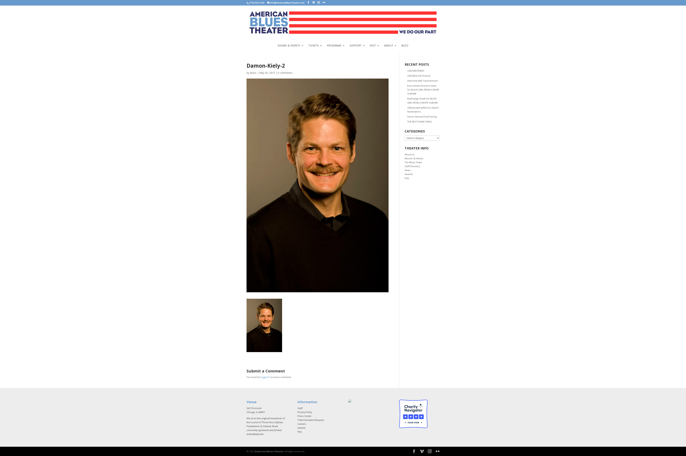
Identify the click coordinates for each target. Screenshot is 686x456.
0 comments (285, 72)
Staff (300, 408)
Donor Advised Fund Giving (422, 116)
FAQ (407, 178)
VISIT (373, 45)
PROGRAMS (334, 45)
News (408, 170)
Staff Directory (412, 166)
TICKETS (313, 45)
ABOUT (388, 45)
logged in (265, 377)
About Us (409, 154)
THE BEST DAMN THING (419, 121)
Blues (253, 72)
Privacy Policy (304, 412)
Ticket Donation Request (310, 420)
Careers (301, 423)
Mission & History (414, 158)
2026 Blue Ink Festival (418, 75)
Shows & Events (289, 45)
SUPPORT (356, 45)
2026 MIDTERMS (415, 70)
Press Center (304, 416)
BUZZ (405, 45)
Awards (409, 174)
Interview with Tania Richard (422, 80)
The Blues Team (413, 162)
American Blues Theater (269, 451)
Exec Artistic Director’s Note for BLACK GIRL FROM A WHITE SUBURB (423, 89)
